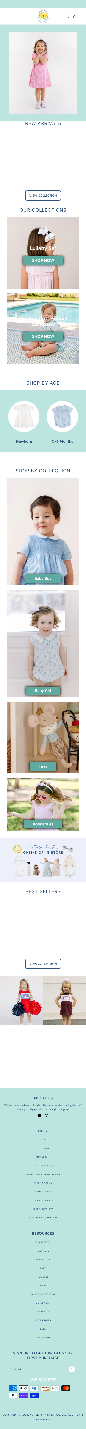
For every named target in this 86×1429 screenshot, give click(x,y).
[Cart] (75, 16)
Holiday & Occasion (43, 1294)
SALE (43, 1328)
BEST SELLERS (43, 891)
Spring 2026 (43, 1259)
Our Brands (43, 1337)
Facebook (43, 1148)
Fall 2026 (43, 1250)
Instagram (43, 1157)
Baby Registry (43, 1242)
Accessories (43, 1320)
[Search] (67, 16)
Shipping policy (43, 1209)
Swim (43, 1285)
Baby (43, 1268)
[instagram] (46, 1115)
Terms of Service (43, 1165)
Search (43, 1139)
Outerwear (43, 1302)
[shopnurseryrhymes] (43, 16)
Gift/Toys (43, 1311)
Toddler (43, 1276)
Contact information (43, 1217)
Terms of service (43, 1200)
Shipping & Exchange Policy (43, 1174)
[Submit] (72, 1369)
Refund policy (43, 1183)
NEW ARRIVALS (43, 123)
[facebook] (39, 1115)
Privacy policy (43, 1191)
